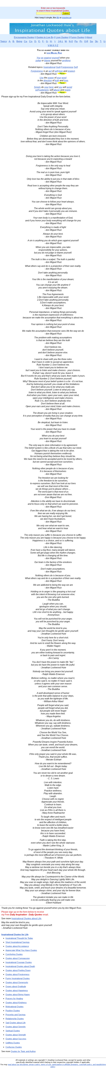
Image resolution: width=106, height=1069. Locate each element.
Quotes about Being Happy (18, 994)
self (56, 71)
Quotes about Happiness (17, 990)
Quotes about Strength (16, 1035)
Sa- (91, 41)
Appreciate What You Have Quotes (21, 950)
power (51, 78)
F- (43, 41)
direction (47, 80)
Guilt (58, 67)
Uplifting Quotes (13, 1043)
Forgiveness (67, 67)
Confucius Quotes (14, 1047)
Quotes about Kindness (16, 1002)
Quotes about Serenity (16, 1026)
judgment (43, 90)
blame (47, 60)
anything (66, 60)
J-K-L (60, 41)
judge (38, 60)
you (60, 87)
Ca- (25, 41)
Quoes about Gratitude (16, 986)
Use (42, 78)
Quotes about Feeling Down (18, 970)
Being (19, 41)
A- (10, 41)
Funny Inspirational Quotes (18, 978)
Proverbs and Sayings (16, 1014)
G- (47, 41)
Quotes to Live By (45, 37)
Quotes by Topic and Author (23, 1051)
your (59, 78)
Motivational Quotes (14, 1006)
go (42, 58)
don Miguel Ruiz (54, 53)
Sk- (96, 41)
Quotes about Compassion (18, 958)
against (47, 58)
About (89, 37)
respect (71, 71)
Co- (31, 41)
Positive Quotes (13, 1010)
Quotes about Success (16, 1039)
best (51, 87)
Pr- (81, 41)
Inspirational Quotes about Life (26, 918)
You (38, 58)
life (58, 17)
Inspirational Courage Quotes (19, 962)
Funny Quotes (77, 37)
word (64, 78)
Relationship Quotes (15, 1018)
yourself (55, 58)
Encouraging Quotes (24, 37)
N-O (71, 41)
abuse (57, 90)
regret (67, 90)
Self (76, 67)
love (61, 71)
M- (66, 41)
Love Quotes (62, 37)
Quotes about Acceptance (17, 946)
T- (101, 41)
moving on (66, 17)
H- (51, 41)
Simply (37, 87)
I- (55, 41)
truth (57, 80)
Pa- (76, 41)
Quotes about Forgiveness (17, 974)
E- (39, 41)
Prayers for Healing (14, 998)
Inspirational (49, 67)
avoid (69, 87)
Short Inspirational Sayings (18, 942)
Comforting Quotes (14, 954)
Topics (3, 41)
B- (14, 41)
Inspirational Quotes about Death (20, 966)
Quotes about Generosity (17, 982)
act (50, 71)
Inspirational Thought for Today (19, 938)
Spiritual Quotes (13, 1030)
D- (35, 41)
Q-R (86, 41)
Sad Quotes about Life (16, 1022)
